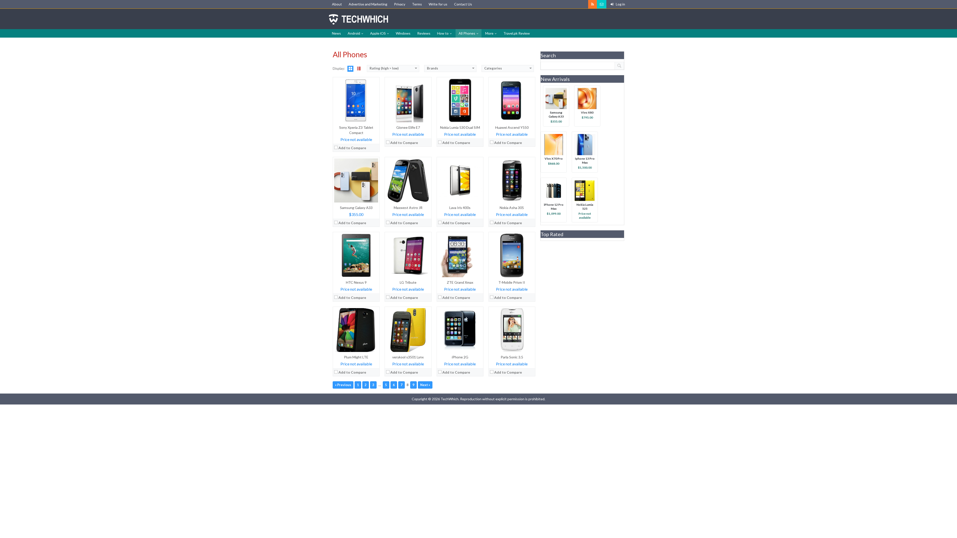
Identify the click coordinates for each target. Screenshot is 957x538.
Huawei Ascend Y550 (512, 127)
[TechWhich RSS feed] (592, 4)
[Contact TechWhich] (601, 4)
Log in (620, 4)
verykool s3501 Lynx (408, 357)
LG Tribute (408, 282)
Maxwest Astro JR (408, 207)
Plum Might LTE (356, 357)
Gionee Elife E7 (408, 127)
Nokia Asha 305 (512, 207)
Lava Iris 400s (460, 207)
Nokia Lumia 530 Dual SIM (460, 127)
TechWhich (358, 19)
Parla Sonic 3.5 (512, 357)
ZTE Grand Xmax (460, 282)
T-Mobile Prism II (511, 282)
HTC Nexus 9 (356, 282)
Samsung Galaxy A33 (356, 207)
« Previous (343, 385)
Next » (425, 385)
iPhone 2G (460, 357)
